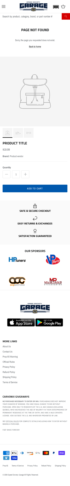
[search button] (66, 16)
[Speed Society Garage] (33, 6)
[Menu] (3, 6)
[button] (55, 7)
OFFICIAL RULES (12, 421)
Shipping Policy (9, 377)
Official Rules (9, 361)
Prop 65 (5, 465)
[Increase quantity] (25, 174)
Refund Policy (9, 372)
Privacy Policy (9, 367)
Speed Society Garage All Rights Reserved (23, 475)
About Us (7, 346)
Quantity (7, 167)
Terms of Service (10, 382)
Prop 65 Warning (10, 356)
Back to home (35, 46)
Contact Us (7, 351)
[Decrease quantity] (6, 174)
